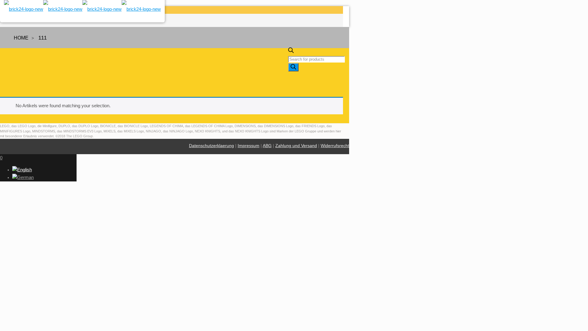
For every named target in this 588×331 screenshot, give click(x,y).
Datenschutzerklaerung (211, 145)
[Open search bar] (291, 51)
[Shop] (82, 11)
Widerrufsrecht (335, 145)
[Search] (293, 67)
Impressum (248, 145)
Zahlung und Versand (296, 145)
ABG (267, 145)
